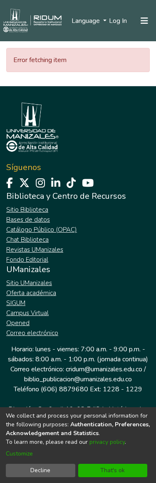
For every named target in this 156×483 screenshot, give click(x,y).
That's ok (112, 470)
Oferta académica (31, 293)
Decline (40, 470)
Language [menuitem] (87, 20)
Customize (19, 454)
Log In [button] (118, 20)
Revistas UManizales (34, 249)
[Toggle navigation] (144, 21)
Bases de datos (28, 219)
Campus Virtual (27, 313)
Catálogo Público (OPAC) (41, 229)
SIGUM (15, 303)
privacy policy (107, 442)
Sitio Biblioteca (27, 209)
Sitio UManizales (29, 283)
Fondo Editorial (27, 259)
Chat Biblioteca (27, 239)
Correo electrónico (32, 333)
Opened (18, 323)
